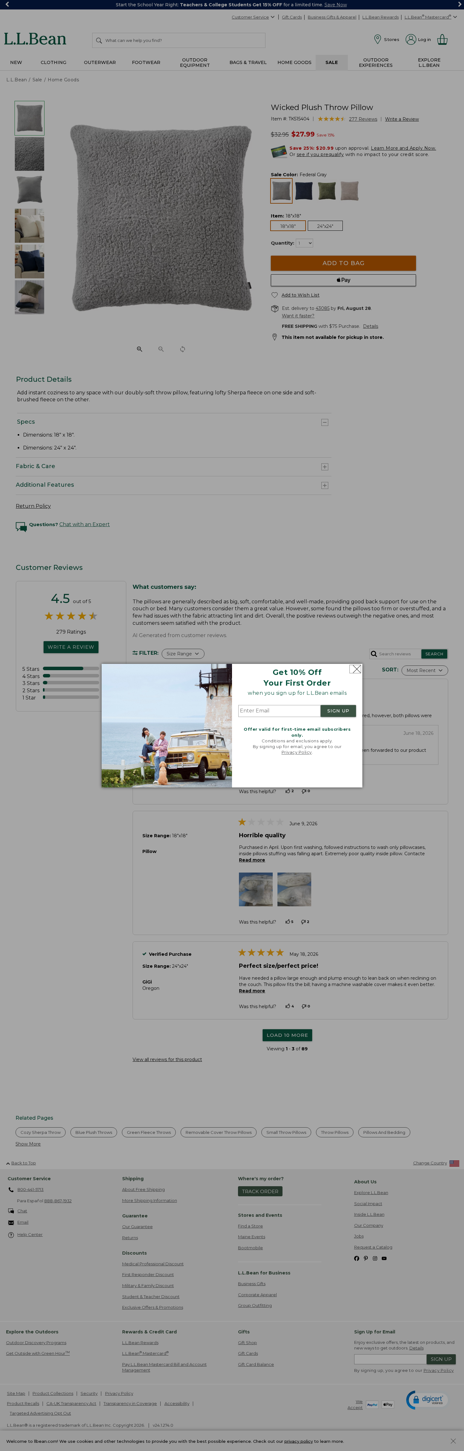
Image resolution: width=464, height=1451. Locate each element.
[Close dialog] (355, 669)
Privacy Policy (297, 752)
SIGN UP (338, 711)
